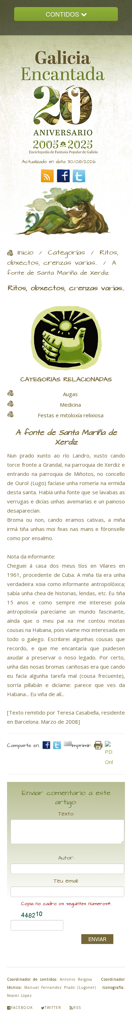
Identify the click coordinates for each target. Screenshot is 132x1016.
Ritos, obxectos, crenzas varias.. (63, 257)
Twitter (53, 1007)
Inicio (25, 252)
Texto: (66, 814)
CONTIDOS (63, 14)
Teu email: (66, 881)
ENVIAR (97, 939)
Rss (77, 1007)
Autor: (66, 858)
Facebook (22, 1007)
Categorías (66, 252)
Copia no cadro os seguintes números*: (66, 904)
